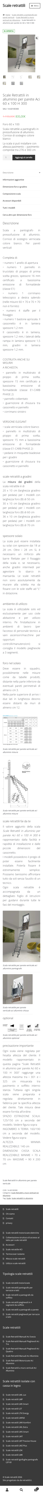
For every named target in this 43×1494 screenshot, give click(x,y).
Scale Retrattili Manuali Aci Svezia (21, 1336)
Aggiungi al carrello (23, 157)
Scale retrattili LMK (14, 1455)
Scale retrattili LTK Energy (17, 1413)
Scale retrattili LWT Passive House (21, 1441)
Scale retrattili (14, 5)
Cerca (21, 1490)
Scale (9, 1198)
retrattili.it (27, 1480)
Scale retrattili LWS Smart (17, 1431)
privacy (9, 1223)
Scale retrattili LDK (14, 1450)
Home (7, 15)
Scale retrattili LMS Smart (17, 1404)
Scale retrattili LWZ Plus (16, 1445)
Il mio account (7, 1490)
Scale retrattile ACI (14, 1249)
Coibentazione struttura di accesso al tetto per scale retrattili (22, 1239)
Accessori (10, 1244)
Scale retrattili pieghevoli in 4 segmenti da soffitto (19, 1303)
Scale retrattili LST (14, 1408)
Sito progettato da (11, 1480)
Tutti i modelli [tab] (9, 207)
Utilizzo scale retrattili (15, 1263)
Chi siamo (10, 1213)
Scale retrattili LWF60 (15, 1418)
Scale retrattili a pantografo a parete (22, 1309)
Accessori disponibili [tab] (12, 200)
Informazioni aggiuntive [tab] (13, 179)
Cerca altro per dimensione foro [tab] (17, 215)
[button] (37, 38)
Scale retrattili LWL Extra (17, 1427)
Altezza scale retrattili (15, 1258)
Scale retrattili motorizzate (18, 1283)
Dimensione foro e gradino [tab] (15, 186)
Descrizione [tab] (8, 172)
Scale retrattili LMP (14, 1399)
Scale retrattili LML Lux (16, 1395)
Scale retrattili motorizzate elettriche (22, 1233)
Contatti (9, 1218)
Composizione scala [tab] (12, 193)
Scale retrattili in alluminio (22, 1198)
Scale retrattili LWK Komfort (18, 1422)
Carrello (33, 1488)
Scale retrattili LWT (14, 1436)
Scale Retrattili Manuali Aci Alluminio (22, 1356)
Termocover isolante (15, 1254)
